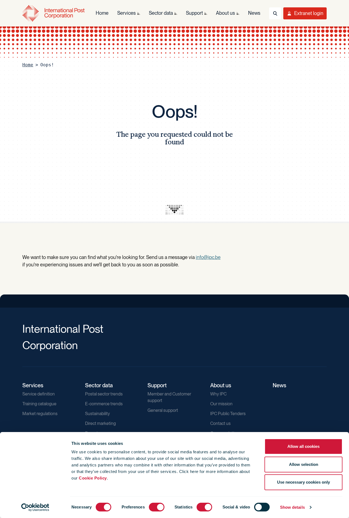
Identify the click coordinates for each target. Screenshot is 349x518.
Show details (292, 507)
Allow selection (303, 464)
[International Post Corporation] (53, 13)
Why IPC (218, 394)
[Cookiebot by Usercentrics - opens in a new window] (35, 507)
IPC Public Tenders (228, 413)
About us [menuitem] (225, 13)
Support (157, 385)
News (279, 385)
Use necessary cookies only (303, 482)
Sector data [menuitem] (161, 13)
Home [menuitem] (102, 13)
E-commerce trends (104, 403)
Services (32, 385)
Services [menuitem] (126, 13)
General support (163, 410)
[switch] (156, 507)
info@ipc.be (208, 257)
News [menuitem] (254, 13)
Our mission (221, 403)
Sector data (99, 385)
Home (27, 64)
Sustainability (97, 413)
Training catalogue (39, 403)
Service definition (38, 394)
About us (220, 385)
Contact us (220, 423)
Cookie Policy (93, 478)
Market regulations (40, 413)
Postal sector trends (104, 394)
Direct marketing (100, 423)
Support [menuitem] (194, 13)
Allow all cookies (303, 446)
